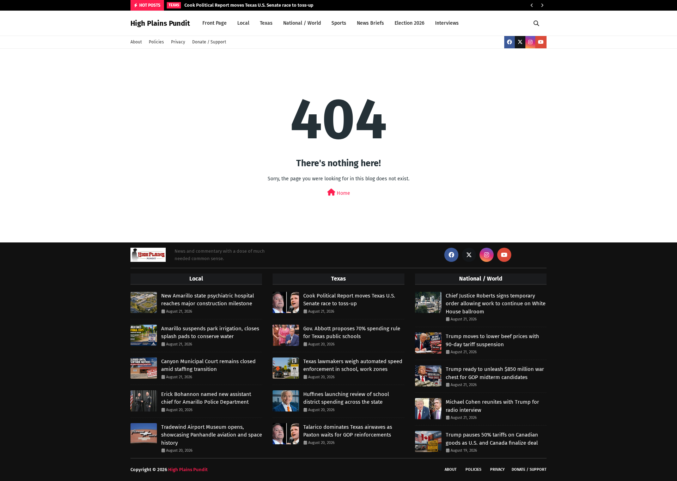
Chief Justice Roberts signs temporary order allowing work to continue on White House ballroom (495, 304)
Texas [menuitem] (266, 23)
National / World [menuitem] (302, 23)
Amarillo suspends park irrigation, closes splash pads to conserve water (210, 332)
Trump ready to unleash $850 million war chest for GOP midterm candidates (495, 373)
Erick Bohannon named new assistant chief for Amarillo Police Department (206, 398)
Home (342, 193)
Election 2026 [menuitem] (410, 23)
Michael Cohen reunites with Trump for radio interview (492, 406)
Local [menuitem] (243, 23)
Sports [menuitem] (338, 23)
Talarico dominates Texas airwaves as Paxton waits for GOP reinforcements (347, 431)
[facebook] (509, 42)
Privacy (178, 42)
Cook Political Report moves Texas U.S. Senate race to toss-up (248, 5)
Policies (156, 42)
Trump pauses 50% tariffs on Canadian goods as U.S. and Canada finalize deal (492, 439)
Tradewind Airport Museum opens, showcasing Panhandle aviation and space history (211, 435)
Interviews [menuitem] (447, 23)
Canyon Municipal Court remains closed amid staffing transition (208, 365)
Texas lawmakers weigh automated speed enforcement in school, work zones (352, 365)
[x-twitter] (520, 42)
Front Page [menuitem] (214, 23)
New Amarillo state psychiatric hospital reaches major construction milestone (207, 300)
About (136, 42)
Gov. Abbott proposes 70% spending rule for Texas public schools (351, 332)
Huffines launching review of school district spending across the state (346, 398)
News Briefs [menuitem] (370, 23)
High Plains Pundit (160, 23)
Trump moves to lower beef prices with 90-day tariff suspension (492, 340)
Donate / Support (209, 42)
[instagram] (530, 42)
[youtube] (541, 42)
